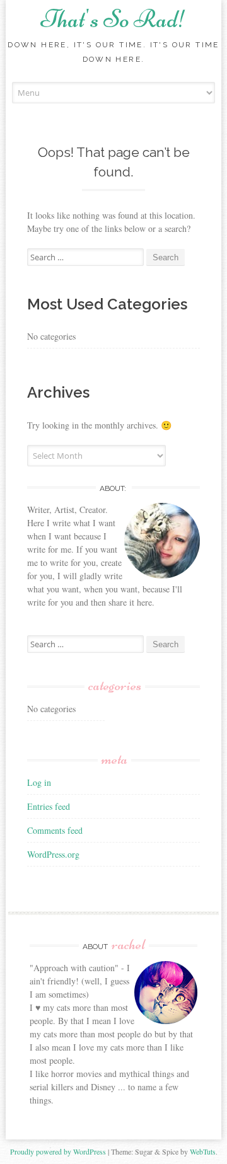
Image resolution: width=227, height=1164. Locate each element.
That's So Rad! (114, 19)
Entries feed (48, 806)
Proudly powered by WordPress (58, 1151)
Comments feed (55, 830)
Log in (39, 782)
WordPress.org (53, 854)
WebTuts (203, 1151)
